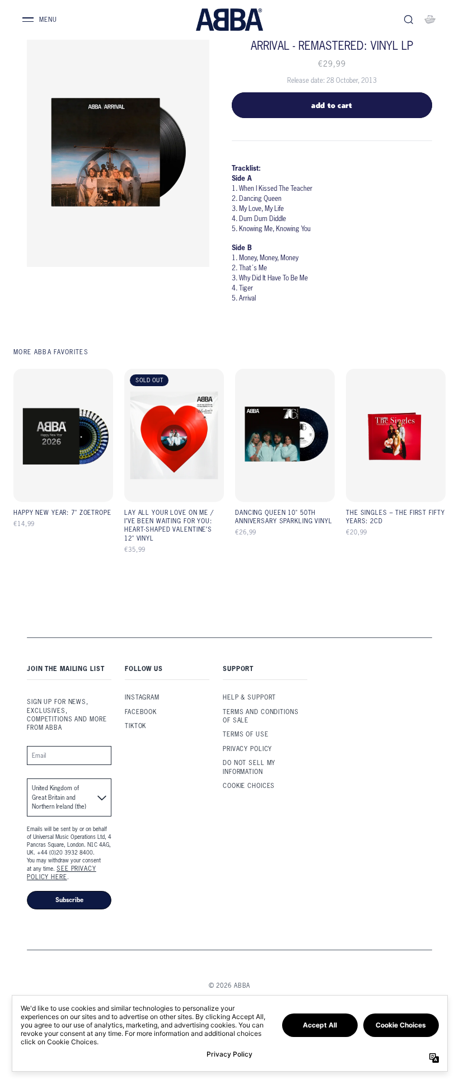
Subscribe (69, 900)
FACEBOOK (141, 712)
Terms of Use (246, 734)
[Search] (409, 20)
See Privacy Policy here (61, 873)
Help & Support (249, 697)
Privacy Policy (247, 749)
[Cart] (430, 19)
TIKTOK (135, 726)
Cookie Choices (249, 786)
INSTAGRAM (142, 697)
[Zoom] (118, 153)
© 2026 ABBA (230, 985)
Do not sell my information (249, 767)
